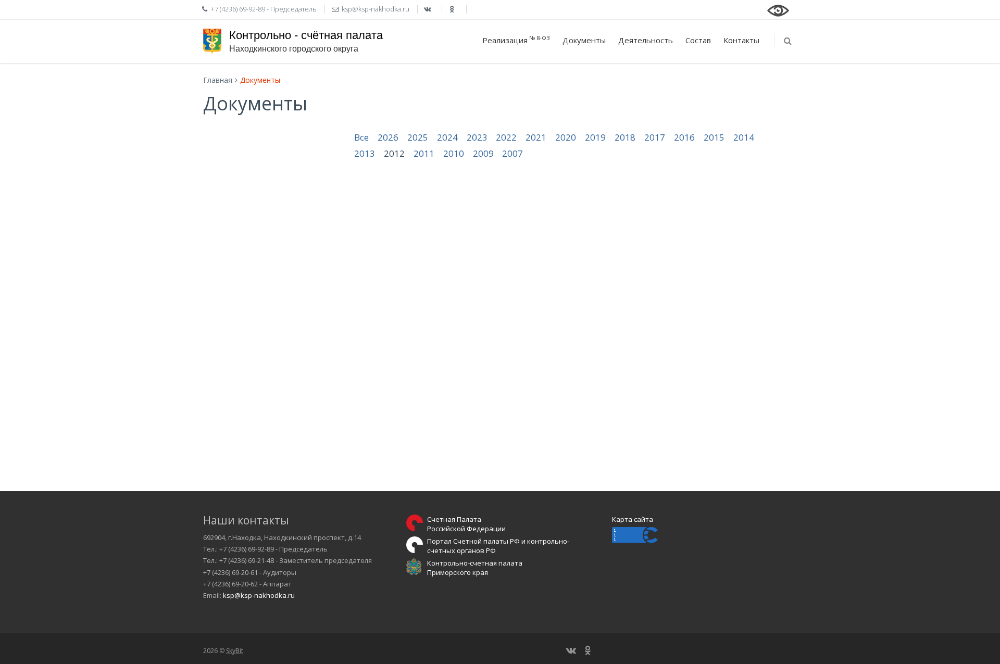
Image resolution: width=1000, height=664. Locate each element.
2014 (743, 137)
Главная (217, 80)
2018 (625, 137)
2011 (424, 153)
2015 (714, 137)
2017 (654, 137)
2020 (565, 137)
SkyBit (234, 650)
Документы (584, 40)
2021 (536, 137)
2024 (447, 137)
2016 (684, 137)
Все (361, 137)
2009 (483, 153)
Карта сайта (632, 519)
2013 (364, 153)
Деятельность (645, 40)
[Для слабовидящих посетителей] (778, 9)
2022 (506, 137)
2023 (477, 137)
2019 (595, 137)
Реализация (516, 39)
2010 (453, 153)
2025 (417, 137)
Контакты (741, 40)
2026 (388, 137)
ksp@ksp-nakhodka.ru (259, 595)
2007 (512, 153)
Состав (698, 40)
